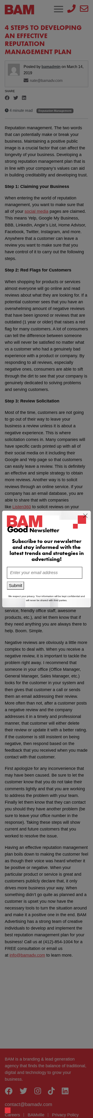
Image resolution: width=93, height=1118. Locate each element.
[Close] (85, 515)
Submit (15, 585)
